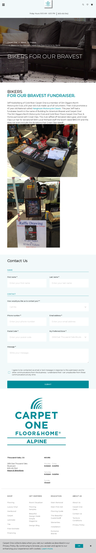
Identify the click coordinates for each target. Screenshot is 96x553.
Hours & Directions (15, 470)
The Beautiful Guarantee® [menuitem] (56, 517)
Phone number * (14, 315)
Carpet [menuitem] (10, 516)
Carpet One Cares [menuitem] (77, 508)
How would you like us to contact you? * (23, 301)
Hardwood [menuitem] (11, 511)
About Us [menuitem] (76, 502)
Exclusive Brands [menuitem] (55, 532)
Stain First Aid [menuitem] (57, 507)
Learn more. (47, 549)
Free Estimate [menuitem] (13, 529)
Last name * (54, 277)
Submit (48, 384)
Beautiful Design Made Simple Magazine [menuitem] (34, 517)
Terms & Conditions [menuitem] (77, 519)
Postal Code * (12, 331)
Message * (11, 347)
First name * (12, 277)
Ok (79, 546)
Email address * (55, 315)
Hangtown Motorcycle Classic (47, 108)
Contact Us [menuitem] (77, 514)
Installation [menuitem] (55, 527)
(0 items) (92, 4)
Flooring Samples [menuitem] (32, 508)
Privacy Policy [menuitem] (78, 525)
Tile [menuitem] (8, 524)
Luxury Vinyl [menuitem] (12, 507)
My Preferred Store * (57, 331)
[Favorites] (87, 4)
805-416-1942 (63, 14)
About (23, 42)
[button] (83, 4)
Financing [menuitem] (11, 533)
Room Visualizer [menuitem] (36, 502)
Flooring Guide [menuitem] (57, 511)
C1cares (33, 42)
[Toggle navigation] (3, 4)
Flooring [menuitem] (10, 502)
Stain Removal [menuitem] (57, 502)
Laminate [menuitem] (11, 520)
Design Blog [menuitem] (34, 525)
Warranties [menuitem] (55, 522)
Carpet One (12, 42)
